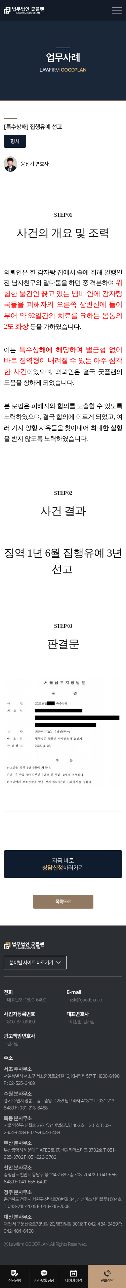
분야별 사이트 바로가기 (31, 963)
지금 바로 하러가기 (63, 864)
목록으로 (63, 901)
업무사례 (63, 57)
